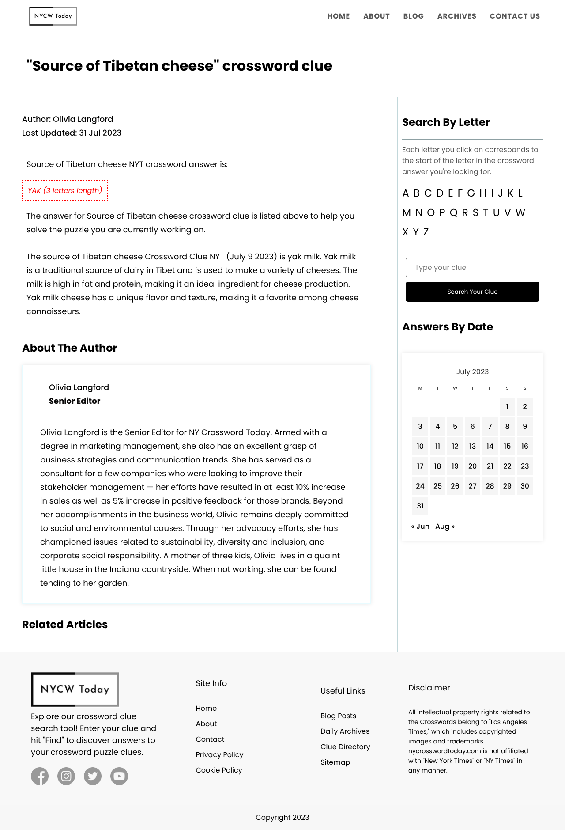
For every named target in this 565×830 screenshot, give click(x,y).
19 (455, 466)
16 (524, 446)
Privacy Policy (219, 755)
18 (437, 466)
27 (473, 486)
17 (420, 466)
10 (420, 446)
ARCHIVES (457, 16)
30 (524, 486)
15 (507, 446)
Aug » (445, 526)
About (206, 724)
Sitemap (335, 762)
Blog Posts (338, 716)
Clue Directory (345, 747)
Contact (210, 739)
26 (455, 486)
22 (507, 466)
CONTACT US (515, 16)
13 (472, 446)
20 (472, 466)
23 (525, 466)
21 (490, 466)
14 (489, 446)
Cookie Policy (219, 770)
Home (206, 708)
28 (490, 486)
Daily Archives (344, 731)
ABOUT (376, 16)
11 (437, 446)
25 (437, 486)
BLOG (413, 16)
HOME (339, 16)
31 (420, 506)
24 (420, 486)
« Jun (420, 526)
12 (455, 446)
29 (507, 486)
